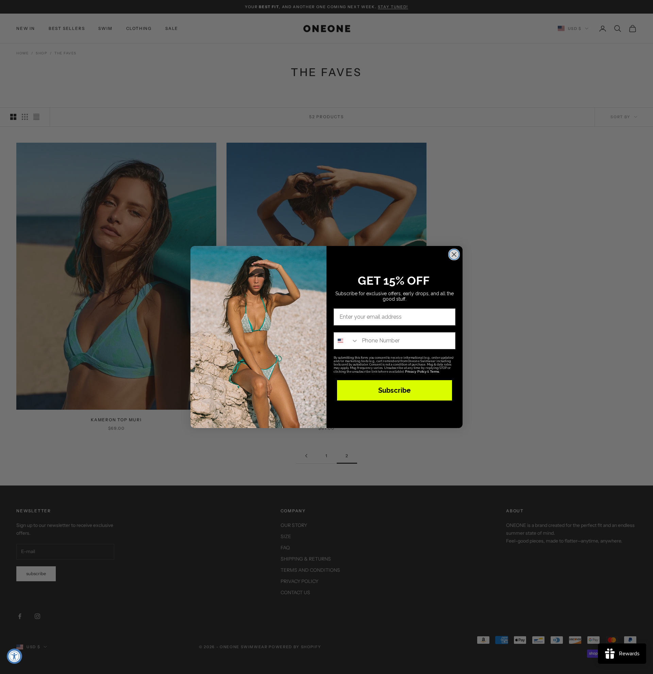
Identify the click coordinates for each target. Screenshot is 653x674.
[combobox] (346, 341)
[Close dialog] (454, 254)
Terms (434, 371)
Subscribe (394, 390)
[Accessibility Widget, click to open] (14, 656)
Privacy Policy (415, 371)
